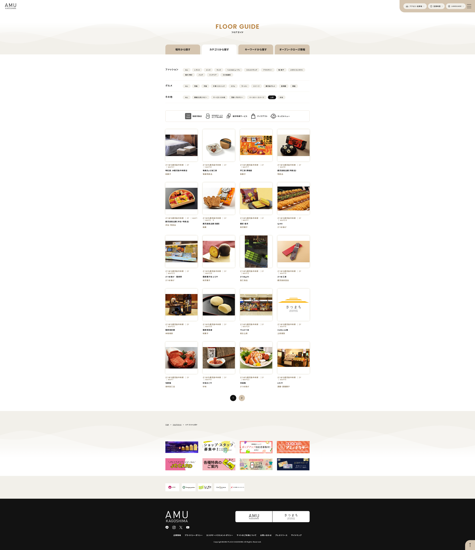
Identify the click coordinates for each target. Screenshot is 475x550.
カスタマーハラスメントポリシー (219, 535)
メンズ (208, 70)
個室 (294, 86)
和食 (196, 86)
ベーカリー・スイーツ (256, 97)
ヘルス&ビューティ (233, 70)
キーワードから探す (256, 49)
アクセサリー (267, 70)
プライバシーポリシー (194, 535)
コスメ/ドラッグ (251, 70)
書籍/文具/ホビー (200, 97)
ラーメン (244, 86)
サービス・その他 (219, 97)
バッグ (201, 75)
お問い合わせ (266, 535)
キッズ (219, 70)
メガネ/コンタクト (296, 70)
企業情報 (177, 535)
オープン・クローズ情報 (292, 49)
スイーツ (256, 86)
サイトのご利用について (246, 535)
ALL (186, 70)
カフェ (233, 86)
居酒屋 (283, 86)
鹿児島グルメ (270, 86)
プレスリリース (281, 535)
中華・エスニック (219, 86)
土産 (272, 97)
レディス (197, 70)
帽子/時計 (188, 75)
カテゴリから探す (219, 49)
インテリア (213, 75)
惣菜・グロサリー (237, 97)
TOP (167, 425)
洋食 (205, 86)
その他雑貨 (227, 75)
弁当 (281, 97)
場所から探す (182, 49)
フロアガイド (177, 425)
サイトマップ (296, 535)
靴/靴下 (281, 70)
